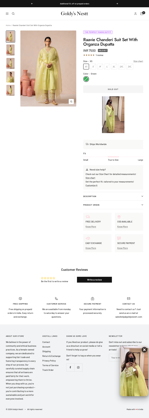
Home (8, 25)
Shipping (46, 351)
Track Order (48, 370)
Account (46, 346)
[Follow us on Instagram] (78, 367)
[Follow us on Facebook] (70, 367)
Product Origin (91, 205)
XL (114, 66)
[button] (113, 114)
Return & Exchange (51, 356)
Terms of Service (50, 365)
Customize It (91, 185)
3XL (130, 66)
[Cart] (141, 13)
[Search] (13, 13)
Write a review (94, 279)
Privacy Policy (49, 360)
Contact (46, 342)
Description (89, 196)
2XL (122, 66)
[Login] (135, 13)
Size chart (138, 61)
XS (86, 66)
